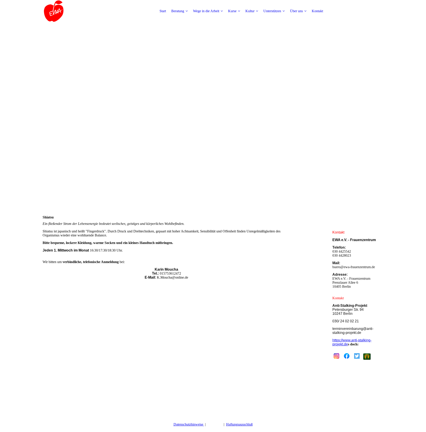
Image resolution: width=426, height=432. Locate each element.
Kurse (232, 11)
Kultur (249, 11)
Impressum (215, 424)
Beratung (177, 11)
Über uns (296, 11)
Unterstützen (272, 11)
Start (163, 11)
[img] (70, 11)
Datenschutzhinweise (189, 424)
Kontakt (317, 11)
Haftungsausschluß (239, 424)
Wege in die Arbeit (206, 11)
